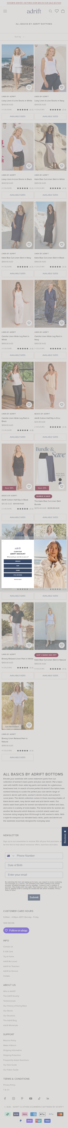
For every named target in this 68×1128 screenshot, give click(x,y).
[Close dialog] (3, 541)
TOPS (17, 566)
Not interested (17, 579)
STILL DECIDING (18, 575)
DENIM (18, 570)
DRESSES (17, 561)
